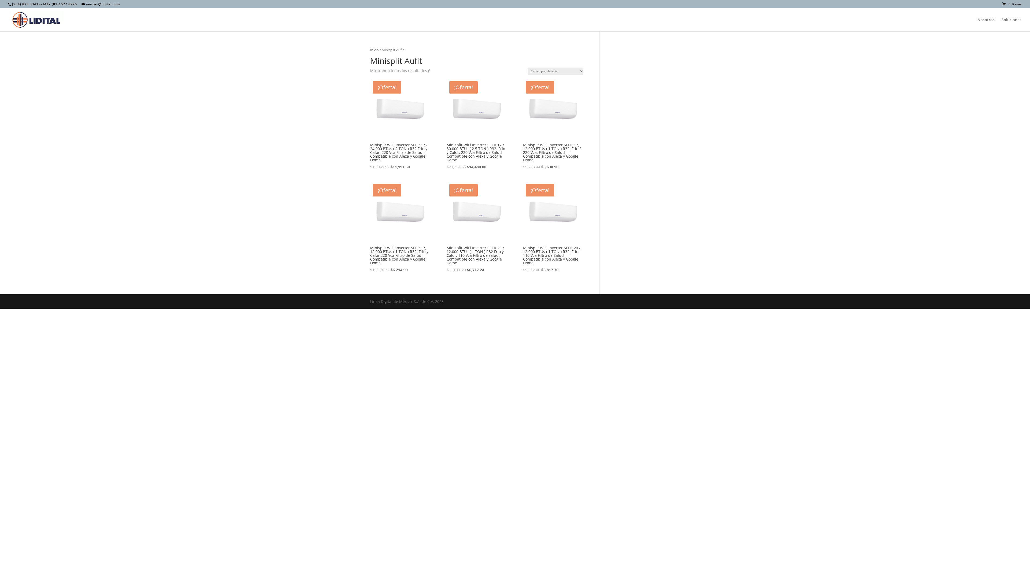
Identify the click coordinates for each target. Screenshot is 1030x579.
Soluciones (1011, 20)
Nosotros (986, 20)
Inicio (374, 49)
